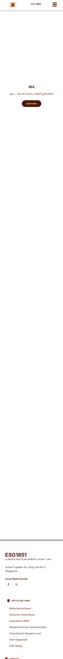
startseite (31, 103)
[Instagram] (16, 584)
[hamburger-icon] (54, 4)
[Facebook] (8, 584)
